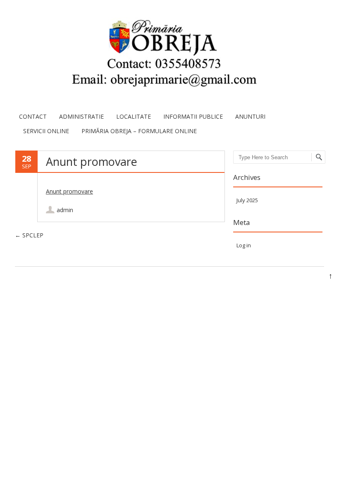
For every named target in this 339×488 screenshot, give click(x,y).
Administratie (81, 116)
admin (65, 210)
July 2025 (247, 200)
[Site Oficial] (163, 54)
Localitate (133, 116)
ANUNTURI (250, 116)
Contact (33, 116)
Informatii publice (193, 116)
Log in (243, 245)
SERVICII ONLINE (46, 131)
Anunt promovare (69, 191)
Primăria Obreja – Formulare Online (139, 131)
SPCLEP (29, 235)
